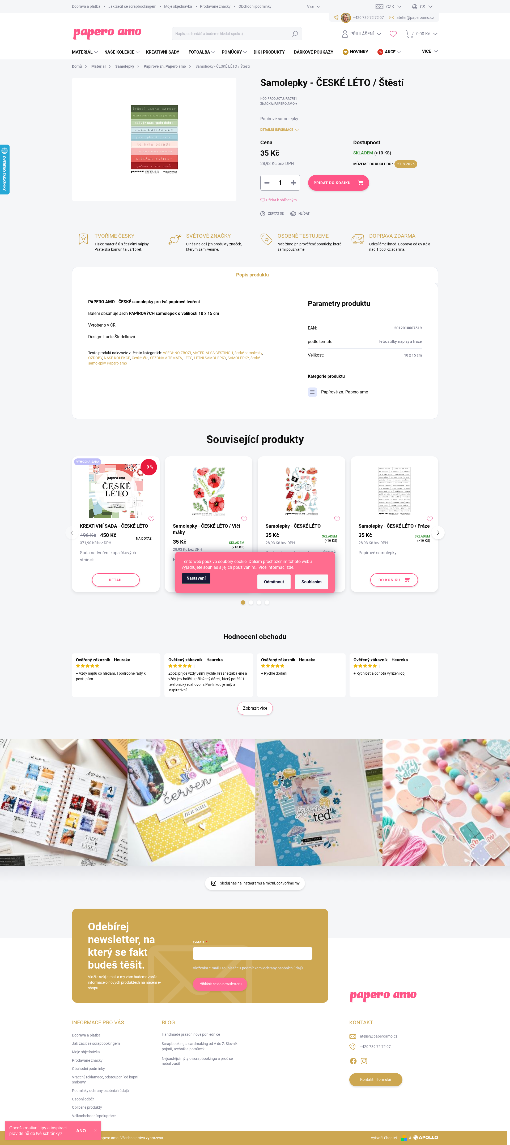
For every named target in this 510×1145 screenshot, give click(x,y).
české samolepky (248, 353)
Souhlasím (311, 581)
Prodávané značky (215, 6)
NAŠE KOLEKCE (117, 358)
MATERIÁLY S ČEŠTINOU (213, 353)
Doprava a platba (86, 6)
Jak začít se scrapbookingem (132, 6)
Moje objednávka (178, 6)
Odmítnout (274, 581)
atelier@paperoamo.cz (378, 1036)
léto (382, 341)
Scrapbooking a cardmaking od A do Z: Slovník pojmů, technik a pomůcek (199, 1046)
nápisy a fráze (410, 341)
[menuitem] (85, 52)
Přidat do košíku (332, 183)
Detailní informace (276, 130)
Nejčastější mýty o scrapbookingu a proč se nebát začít (197, 1061)
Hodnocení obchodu (255, 637)
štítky (392, 341)
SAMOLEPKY (238, 358)
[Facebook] (353, 1060)
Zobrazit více (255, 708)
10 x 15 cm (413, 355)
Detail (116, 580)
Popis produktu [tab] (252, 274)
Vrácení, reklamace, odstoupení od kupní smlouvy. (105, 1080)
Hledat (295, 34)
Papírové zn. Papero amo (344, 391)
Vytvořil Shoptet (384, 1138)
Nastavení (196, 578)
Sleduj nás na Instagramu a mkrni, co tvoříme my (260, 883)
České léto (140, 358)
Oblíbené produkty (87, 1107)
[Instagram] (364, 1060)
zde (290, 567)
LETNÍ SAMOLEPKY (210, 358)
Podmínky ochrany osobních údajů (100, 1090)
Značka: (278, 104)
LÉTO (188, 358)
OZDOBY (95, 358)
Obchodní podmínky (255, 6)
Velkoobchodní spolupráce (94, 1116)
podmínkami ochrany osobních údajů (272, 968)
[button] (243, 602)
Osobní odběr (83, 1099)
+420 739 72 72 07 (375, 1046)
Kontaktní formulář (376, 1079)
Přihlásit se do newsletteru (220, 984)
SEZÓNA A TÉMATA (166, 358)
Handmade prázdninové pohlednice (191, 1034)
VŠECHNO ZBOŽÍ (177, 353)
